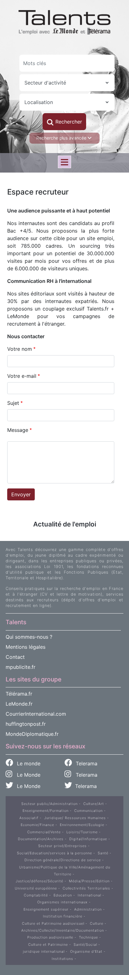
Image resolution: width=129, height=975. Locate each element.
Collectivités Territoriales (86, 888)
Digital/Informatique (88, 839)
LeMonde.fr (19, 704)
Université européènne (36, 888)
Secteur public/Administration (49, 803)
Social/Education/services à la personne (54, 853)
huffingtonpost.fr (26, 724)
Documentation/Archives (41, 839)
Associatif (29, 818)
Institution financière (62, 916)
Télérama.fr (19, 694)
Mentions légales (25, 647)
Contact (15, 657)
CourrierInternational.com (36, 714)
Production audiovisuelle (50, 937)
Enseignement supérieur (46, 909)
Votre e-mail (21, 376)
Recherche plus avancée (62, 137)
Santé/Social (85, 944)
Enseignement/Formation (46, 810)
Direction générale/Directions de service (62, 860)
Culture (96, 923)
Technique (88, 937)
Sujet (13, 403)
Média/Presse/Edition (89, 881)
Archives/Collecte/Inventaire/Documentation (62, 930)
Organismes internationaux (62, 902)
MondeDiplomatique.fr (32, 734)
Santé (103, 853)
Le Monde (26, 775)
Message (17, 430)
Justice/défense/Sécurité (39, 881)
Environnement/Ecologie (82, 825)
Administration (88, 909)
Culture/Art (93, 803)
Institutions (62, 958)
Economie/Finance (37, 825)
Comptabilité (36, 895)
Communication (88, 810)
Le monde (27, 763)
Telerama (85, 763)
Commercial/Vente (44, 832)
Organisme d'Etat (86, 951)
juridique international (43, 951)
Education (63, 895)
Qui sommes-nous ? (29, 637)
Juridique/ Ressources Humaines (75, 818)
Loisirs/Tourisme (82, 832)
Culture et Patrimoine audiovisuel (53, 923)
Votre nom (19, 349)
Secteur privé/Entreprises (62, 846)
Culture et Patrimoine (48, 944)
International (89, 895)
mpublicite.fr (20, 667)
